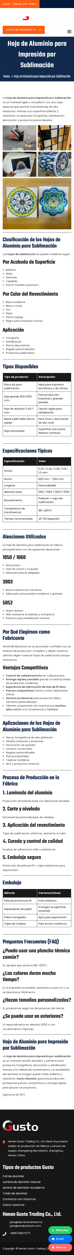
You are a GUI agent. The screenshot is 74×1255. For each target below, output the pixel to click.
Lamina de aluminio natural (21, 1182)
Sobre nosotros (13, 1205)
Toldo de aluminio (15, 1193)
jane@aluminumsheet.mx (26, 1222)
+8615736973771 (20, 1233)
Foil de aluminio (13, 1176)
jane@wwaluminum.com (25, 1226)
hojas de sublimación (21, 254)
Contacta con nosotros (19, 1199)
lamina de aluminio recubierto (24, 1188)
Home (6, 76)
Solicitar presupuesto (21, 29)
